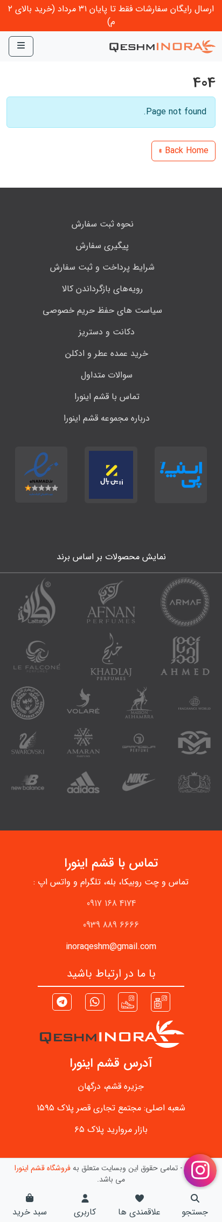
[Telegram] (62, 1003)
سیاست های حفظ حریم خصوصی (102, 310)
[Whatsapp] (95, 1003)
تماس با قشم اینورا (107, 396)
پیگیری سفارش (102, 245)
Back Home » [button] (183, 150)
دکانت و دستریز (107, 332)
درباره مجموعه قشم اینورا (107, 418)
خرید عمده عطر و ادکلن (106, 353)
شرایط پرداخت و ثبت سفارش (102, 267)
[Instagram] (160, 1001)
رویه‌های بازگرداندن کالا (102, 289)
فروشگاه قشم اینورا (43, 1168)
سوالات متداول (107, 375)
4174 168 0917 (111, 903)
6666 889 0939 (111, 925)
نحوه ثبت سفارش (103, 224)
